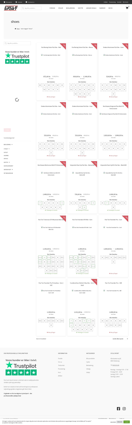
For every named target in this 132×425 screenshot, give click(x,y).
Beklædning (70, 8)
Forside (52, 8)
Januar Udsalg (91, 8)
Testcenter (61, 365)
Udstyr (80, 8)
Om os (110, 8)
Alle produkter (90, 358)
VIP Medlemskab (8, 173)
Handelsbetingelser (102, 418)
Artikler (106, 2)
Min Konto (125, 2)
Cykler (60, 8)
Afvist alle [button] (119, 422)
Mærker (102, 8)
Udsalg (6, 158)
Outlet (6, 152)
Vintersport (7, 169)
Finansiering (112, 2)
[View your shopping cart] (121, 8)
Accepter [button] (127, 422)
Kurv (59, 372)
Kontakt (119, 2)
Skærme (6, 155)
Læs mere (113, 422)
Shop (18, 29)
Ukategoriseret (8, 166)
